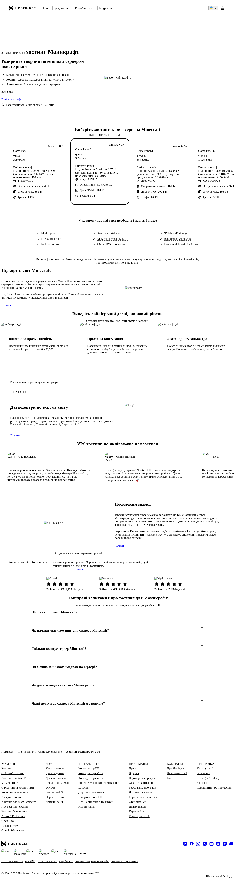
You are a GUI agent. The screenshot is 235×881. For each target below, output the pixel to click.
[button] (117, 612)
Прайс (133, 768)
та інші (81, 853)
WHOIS (50, 787)
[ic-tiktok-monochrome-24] (225, 844)
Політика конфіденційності (55, 861)
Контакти (203, 782)
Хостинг (6, 768)
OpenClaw (7, 820)
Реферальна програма (142, 787)
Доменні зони (54, 801)
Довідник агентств (140, 792)
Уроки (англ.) (205, 768)
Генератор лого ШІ (90, 797)
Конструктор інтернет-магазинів (98, 782)
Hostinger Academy (208, 778)
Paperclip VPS (10, 825)
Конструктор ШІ (88, 768)
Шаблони (84, 787)
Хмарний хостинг (12, 797)
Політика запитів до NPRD (18, 861)
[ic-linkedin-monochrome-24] (185, 844)
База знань (203, 773)
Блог (170, 778)
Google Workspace (12, 830)
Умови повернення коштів (92, 861)
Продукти (59, 8)
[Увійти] (222, 8)
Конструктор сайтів (90, 773)
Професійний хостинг (15, 806)
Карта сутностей (139, 816)
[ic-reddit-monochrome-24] (218, 844)
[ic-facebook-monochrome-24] (191, 844)
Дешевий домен (56, 778)
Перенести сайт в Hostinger (95, 801)
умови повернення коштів (125, 562)
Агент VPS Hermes (13, 816)
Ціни (45, 8)
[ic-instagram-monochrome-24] (198, 844)
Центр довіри (137, 806)
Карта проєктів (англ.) (143, 797)
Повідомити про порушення (214, 787)
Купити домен (55, 768)
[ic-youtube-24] (211, 844)
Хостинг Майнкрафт (14, 811)
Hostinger (7, 751)
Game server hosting (50, 751)
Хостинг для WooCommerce (18, 801)
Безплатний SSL (56, 792)
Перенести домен (57, 797)
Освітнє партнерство (142, 782)
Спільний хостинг (12, 773)
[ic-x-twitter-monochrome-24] (205, 844)
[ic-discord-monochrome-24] (231, 844)
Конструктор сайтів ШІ (93, 778)
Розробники (81, 8)
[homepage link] (22, 8)
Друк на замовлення (91, 792)
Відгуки (134, 773)
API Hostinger (86, 806)
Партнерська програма (143, 778)
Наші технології (177, 773)
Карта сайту (136, 811)
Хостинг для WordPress (15, 778)
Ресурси (103, 8)
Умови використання (124, 861)
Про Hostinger (175, 768)
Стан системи (137, 801)
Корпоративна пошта (14, 792)
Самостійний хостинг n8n (17, 787)
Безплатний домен (57, 782)
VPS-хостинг (25, 751)
